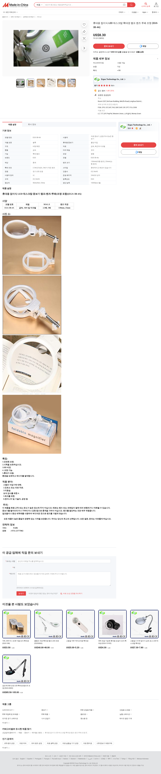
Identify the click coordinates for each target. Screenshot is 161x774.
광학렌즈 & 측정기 (29, 17)
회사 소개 (48, 756)
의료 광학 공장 (52, 743)
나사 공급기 (45, 718)
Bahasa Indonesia (143, 759)
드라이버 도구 (7, 710)
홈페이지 (5, 17)
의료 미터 (22, 743)
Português (38, 759)
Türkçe (123, 759)
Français (47, 759)
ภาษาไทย (116, 759)
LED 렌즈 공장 (9, 743)
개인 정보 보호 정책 (75, 756)
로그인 (156, 6)
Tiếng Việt (131, 759)
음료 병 (83, 714)
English (22, 759)
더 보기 (5, 747)
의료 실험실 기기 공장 (70, 743)
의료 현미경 (87, 743)
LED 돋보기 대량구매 (104, 743)
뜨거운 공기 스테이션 (10, 718)
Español (29, 759)
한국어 (96, 759)
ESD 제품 (44, 714)
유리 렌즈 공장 (36, 743)
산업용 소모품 (125, 710)
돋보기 (43, 710)
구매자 (120, 12)
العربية (90, 759)
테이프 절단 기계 (126, 718)
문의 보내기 (109, 46)
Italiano (65, 759)
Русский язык (56, 759)
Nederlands (82, 759)
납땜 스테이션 (125, 714)
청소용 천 (83, 718)
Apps (144, 12)
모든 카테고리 (11, 12)
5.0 (129, 128)
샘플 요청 (140, 52)
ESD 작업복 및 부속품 (10, 714)
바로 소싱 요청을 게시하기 (71, 593)
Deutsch (73, 759)
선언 (55, 756)
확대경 (39, 17)
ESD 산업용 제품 (86, 710)
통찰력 (114, 756)
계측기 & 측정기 (16, 17)
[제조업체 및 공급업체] (15, 4)
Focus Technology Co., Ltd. (83, 763)
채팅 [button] (144, 46)
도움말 (134, 12)
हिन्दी (109, 759)
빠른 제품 (106, 756)
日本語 (103, 759)
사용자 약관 (62, 756)
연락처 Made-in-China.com (92, 756)
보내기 (21, 593)
